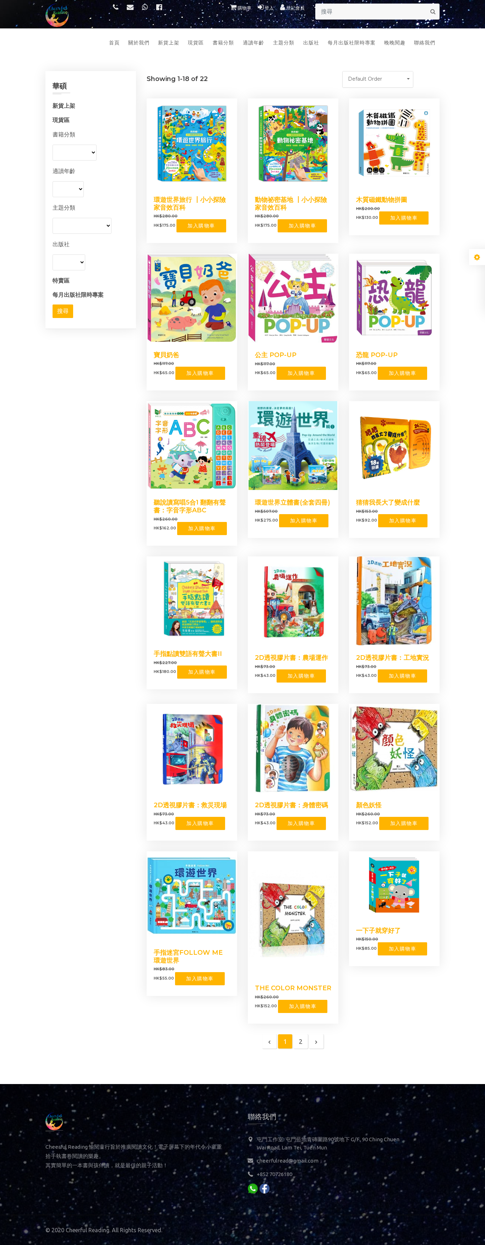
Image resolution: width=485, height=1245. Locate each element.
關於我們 (138, 42)
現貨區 (196, 42)
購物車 (243, 8)
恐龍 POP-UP (377, 355)
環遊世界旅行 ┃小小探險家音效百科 (190, 203)
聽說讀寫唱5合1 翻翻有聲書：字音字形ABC (190, 506)
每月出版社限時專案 (352, 42)
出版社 (311, 42)
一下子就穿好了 (378, 930)
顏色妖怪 (369, 805)
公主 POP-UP (275, 355)
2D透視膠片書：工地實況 (392, 658)
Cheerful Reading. (88, 1230)
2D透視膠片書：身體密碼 (291, 805)
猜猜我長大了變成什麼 (388, 502)
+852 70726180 (274, 1174)
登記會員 (295, 8)
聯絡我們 (424, 42)
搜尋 (63, 311)
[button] (378, 79)
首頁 (114, 42)
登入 (268, 8)
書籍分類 (223, 42)
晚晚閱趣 (394, 42)
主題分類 (283, 42)
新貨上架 (168, 42)
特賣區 (61, 280)
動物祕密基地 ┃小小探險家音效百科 (291, 203)
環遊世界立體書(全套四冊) (292, 502)
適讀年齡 (253, 42)
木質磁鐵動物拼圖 (381, 200)
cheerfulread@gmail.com (287, 1161)
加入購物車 (201, 225)
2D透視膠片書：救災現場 (190, 805)
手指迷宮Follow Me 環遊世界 (188, 956)
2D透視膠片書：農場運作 (291, 658)
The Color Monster (293, 988)
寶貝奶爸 (166, 355)
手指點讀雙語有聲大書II (188, 654)
